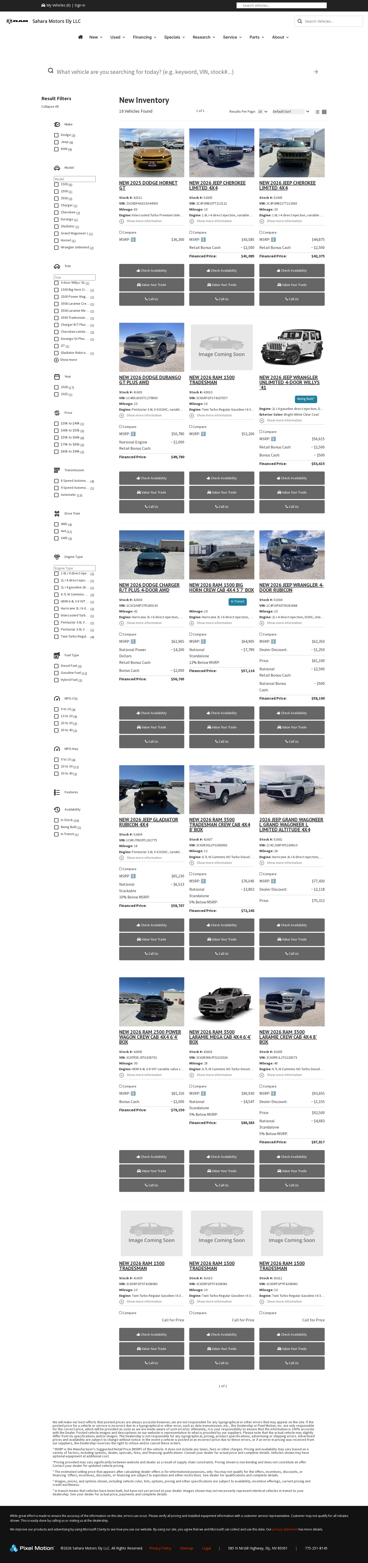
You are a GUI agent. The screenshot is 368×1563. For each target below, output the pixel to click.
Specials (172, 37)
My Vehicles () (58, 5)
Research (202, 37)
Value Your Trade (153, 284)
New (94, 37)
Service (230, 37)
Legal (206, 1548)
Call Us (153, 299)
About (278, 37)
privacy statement (285, 1529)
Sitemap (186, 1548)
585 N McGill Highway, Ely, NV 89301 (258, 1548)
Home (80, 37)
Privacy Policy (160, 1548)
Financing (143, 37)
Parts (255, 37)
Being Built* (306, 398)
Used (115, 37)
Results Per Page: (243, 111)
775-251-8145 (316, 1548)
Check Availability (153, 270)
